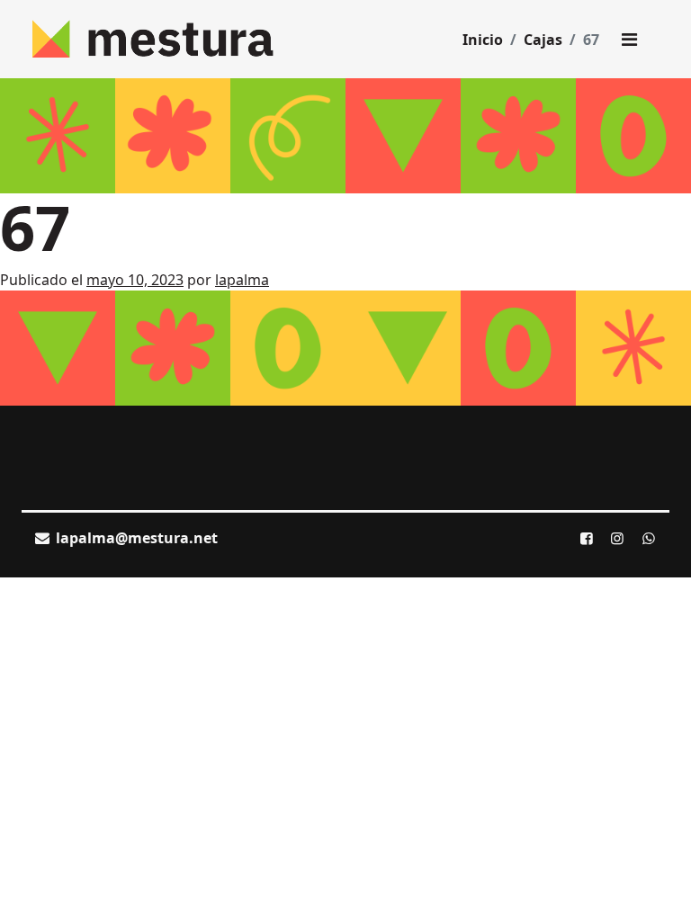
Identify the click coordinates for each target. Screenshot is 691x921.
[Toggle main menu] (629, 39)
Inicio (482, 39)
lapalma (242, 280)
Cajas (543, 39)
